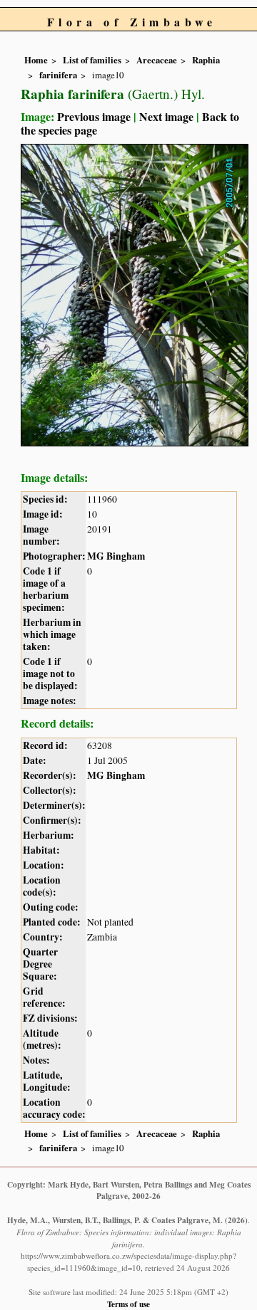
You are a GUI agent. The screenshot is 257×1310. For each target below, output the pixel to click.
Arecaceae (156, 59)
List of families (92, 59)
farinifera (58, 74)
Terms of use (128, 1304)
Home (36, 59)
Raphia (206, 59)
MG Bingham (116, 556)
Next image (166, 116)
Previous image (94, 116)
